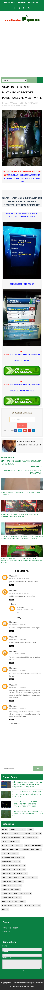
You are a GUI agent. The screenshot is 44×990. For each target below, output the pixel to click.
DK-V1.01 (37, 833)
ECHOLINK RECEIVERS (11, 837)
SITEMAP (6, 931)
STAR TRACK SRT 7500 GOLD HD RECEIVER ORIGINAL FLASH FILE (21, 493)
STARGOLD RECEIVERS (11, 885)
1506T (30, 830)
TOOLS (5, 909)
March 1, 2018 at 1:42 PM (18, 687)
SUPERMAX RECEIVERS (11, 897)
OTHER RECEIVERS (10, 853)
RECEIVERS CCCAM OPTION (13, 869)
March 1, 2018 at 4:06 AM (18, 625)
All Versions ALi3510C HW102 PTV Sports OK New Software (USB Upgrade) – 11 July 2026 (27, 784)
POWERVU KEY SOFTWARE (13, 857)
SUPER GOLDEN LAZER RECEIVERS (16, 893)
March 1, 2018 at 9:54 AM (18, 670)
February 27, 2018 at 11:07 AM (20, 593)
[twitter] (19, 8)
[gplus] (24, 8)
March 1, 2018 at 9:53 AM (18, 654)
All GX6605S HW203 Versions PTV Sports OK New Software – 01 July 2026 (27, 813)
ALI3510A (15, 833)
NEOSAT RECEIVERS (33, 845)
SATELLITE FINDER (29, 877)
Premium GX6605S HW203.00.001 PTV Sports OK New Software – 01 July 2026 (27, 794)
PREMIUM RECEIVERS (11, 861)
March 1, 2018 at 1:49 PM (18, 708)
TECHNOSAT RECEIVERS (12, 905)
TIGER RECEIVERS (32, 905)
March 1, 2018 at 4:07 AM (25, 609)
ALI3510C (26, 833)
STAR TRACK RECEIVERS (19, 105)
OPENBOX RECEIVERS (31, 849)
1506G (13, 830)
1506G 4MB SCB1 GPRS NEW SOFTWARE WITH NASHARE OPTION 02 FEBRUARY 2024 (24, 804)
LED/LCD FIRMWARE (10, 841)
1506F (4, 830)
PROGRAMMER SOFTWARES (13, 865)
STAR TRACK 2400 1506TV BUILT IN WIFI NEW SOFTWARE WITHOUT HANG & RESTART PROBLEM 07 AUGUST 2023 (21, 561)
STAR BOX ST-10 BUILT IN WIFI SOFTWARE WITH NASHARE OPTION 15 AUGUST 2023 (19, 515)
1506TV (5, 833)
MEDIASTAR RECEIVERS (12, 845)
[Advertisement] (22, 52)
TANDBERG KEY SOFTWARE (13, 901)
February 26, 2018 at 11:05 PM (20, 578)
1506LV (22, 830)
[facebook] (15, 8)
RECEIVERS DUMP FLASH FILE (14, 873)
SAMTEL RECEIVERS (10, 877)
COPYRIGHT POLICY (10, 928)
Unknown (13, 576)
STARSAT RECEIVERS (11, 889)
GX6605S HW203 (30, 837)
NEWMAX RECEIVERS (10, 849)
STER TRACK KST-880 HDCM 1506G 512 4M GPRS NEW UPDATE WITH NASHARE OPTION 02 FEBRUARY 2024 (22, 538)
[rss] (29, 8)
